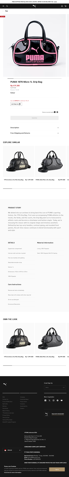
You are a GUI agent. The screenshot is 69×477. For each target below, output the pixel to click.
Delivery (5, 406)
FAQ (4, 397)
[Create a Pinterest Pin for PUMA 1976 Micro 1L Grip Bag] (57, 112)
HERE (55, 1)
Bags (6, 11)
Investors (22, 404)
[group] (18, 165)
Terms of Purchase (7, 419)
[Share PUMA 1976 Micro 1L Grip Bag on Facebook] (55, 112)
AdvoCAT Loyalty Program (9, 422)
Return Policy (6, 410)
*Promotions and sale (8, 413)
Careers (22, 408)
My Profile (5, 404)
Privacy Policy (6, 415)
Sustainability (23, 406)
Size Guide (5, 408)
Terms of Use (6, 417)
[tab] (10, 78)
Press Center (23, 401)
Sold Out (34, 118)
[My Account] (62, 6)
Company (22, 397)
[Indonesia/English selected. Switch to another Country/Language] (12, 450)
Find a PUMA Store (7, 401)
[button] (4, 6)
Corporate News (24, 399)
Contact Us (5, 399)
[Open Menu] (4, 6)
